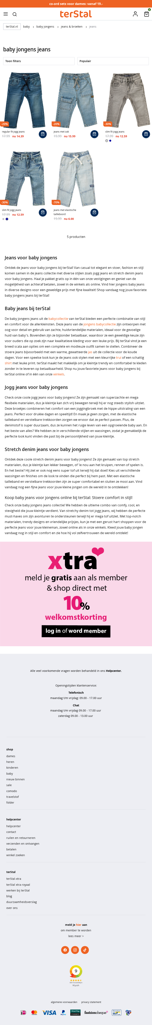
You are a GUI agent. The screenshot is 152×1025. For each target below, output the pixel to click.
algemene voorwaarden (64, 1002)
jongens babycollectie (100, 324)
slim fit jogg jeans (114, 131)
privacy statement (91, 1002)
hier (78, 925)
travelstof (12, 797)
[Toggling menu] (5, 14)
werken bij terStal (18, 890)
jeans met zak (61, 131)
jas (90, 352)
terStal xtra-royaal (18, 885)
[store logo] (76, 14)
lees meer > (76, 936)
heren (10, 762)
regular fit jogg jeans (13, 131)
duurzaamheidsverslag (21, 902)
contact (11, 832)
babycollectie (58, 318)
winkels (58, 374)
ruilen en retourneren (20, 838)
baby (26, 26)
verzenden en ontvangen (22, 843)
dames (10, 756)
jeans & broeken (72, 26)
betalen (11, 849)
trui (118, 357)
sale (9, 785)
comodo (11, 791)
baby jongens (45, 26)
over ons (12, 908)
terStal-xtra (13, 879)
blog (9, 896)
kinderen (12, 767)
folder (10, 802)
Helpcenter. (114, 671)
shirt (8, 363)
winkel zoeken (15, 855)
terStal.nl (12, 26)
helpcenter (13, 826)
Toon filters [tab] (13, 61)
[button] (14, 14)
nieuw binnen (15, 779)
